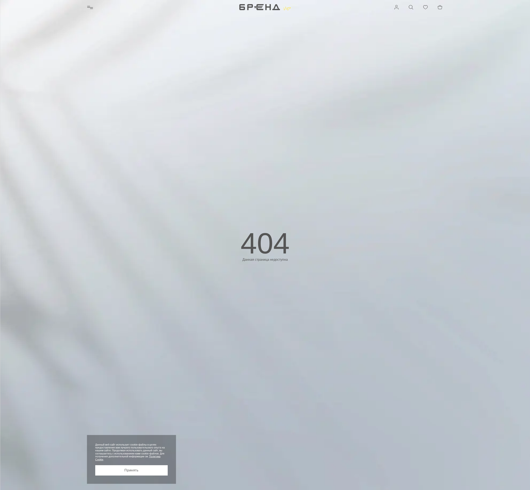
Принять (131, 470)
